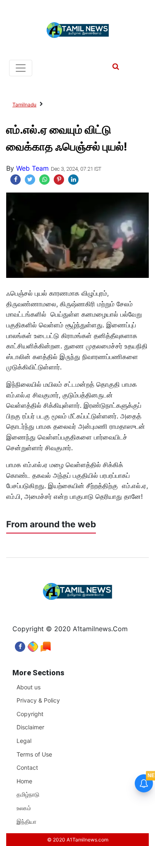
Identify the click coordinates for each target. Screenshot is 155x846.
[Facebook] (20, 644)
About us (29, 687)
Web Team (32, 168)
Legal (24, 740)
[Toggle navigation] (20, 68)
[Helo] (46, 644)
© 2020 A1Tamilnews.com (77, 840)
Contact (27, 767)
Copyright (30, 713)
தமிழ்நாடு (28, 794)
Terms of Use (34, 754)
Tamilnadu (24, 104)
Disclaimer (30, 727)
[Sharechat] (33, 644)
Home (24, 781)
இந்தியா (26, 821)
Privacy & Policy (38, 700)
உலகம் (24, 807)
